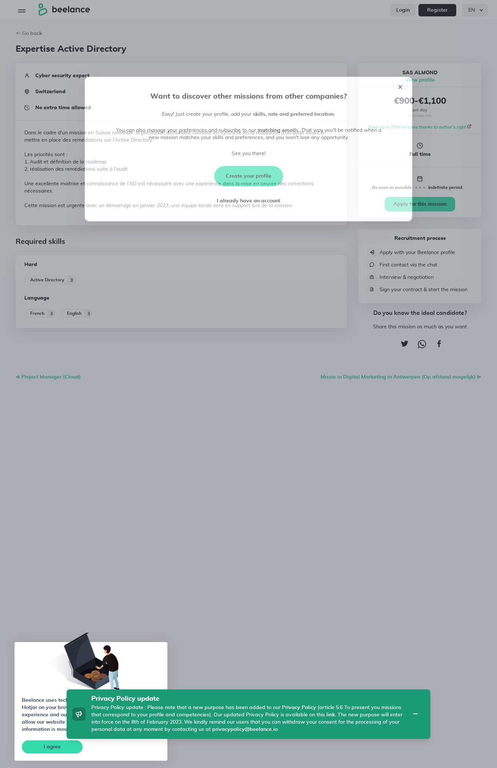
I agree (52, 746)
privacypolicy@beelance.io (245, 729)
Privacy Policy (299, 707)
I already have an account (248, 200)
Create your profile (248, 176)
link (330, 714)
